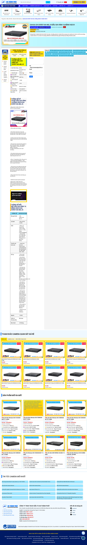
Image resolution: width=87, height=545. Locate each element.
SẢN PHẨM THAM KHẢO (21, 339)
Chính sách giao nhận (8, 511)
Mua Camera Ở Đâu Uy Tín (34, 489)
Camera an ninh (54, 536)
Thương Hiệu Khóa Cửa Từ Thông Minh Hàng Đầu (66, 493)
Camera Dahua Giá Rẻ (22, 536)
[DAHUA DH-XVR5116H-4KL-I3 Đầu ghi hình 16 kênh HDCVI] (15, 34)
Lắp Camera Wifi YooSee (75, 538)
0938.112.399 (79, 2)
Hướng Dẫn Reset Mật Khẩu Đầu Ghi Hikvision (65, 481)
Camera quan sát (35, 5)
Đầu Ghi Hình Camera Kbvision (63, 485)
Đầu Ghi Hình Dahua (17, 18)
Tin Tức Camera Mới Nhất (14, 477)
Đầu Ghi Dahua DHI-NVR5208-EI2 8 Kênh (31, 359)
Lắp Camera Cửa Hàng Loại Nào (13, 538)
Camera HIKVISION (46, 536)
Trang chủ (3, 18)
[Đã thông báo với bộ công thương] (9, 526)
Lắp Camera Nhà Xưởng (38, 538)
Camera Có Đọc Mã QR (5, 63)
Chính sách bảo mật (7, 513)
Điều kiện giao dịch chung (8, 515)
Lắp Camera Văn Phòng (27, 538)
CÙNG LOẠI (3, 339)
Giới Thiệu (25, 5)
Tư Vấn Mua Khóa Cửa (49, 540)
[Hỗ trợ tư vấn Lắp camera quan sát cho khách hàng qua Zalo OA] (83, 533)
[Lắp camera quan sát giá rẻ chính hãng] (19, 6)
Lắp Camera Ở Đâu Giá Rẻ (7, 493)
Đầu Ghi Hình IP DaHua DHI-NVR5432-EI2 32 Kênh (11, 383)
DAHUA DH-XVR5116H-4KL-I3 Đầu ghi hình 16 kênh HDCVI (35, 18)
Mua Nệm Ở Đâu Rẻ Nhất (7, 497)
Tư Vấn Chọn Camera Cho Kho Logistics (5, 74)
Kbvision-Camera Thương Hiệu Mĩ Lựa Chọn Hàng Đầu (39, 493)
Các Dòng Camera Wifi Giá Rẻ (52, 52)
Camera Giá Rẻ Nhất (5, 81)
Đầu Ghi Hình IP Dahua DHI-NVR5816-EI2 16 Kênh (54, 383)
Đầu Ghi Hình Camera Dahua (34, 485)
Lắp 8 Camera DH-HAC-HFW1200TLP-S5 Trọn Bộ (61, 53)
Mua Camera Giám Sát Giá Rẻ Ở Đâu (36, 497)
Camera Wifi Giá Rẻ (64, 538)
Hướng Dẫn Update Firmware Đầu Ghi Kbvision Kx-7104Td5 (13, 489)
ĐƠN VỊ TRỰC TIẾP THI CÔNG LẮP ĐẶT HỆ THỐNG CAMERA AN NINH (43, 533)
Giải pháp (46, 5)
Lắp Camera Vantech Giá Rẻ (10, 536)
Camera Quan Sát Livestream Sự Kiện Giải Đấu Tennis (39, 481)
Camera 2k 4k (11, 339)
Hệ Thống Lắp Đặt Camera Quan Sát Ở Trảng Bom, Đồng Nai (61, 50)
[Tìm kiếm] (48, 2)
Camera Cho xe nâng (5, 68)
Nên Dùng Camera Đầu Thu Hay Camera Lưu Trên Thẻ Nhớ (13, 481)
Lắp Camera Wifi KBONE (38, 540)
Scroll (83, 538)
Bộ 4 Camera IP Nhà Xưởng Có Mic (51, 55)
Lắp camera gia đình (63, 536)
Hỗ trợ (55, 5)
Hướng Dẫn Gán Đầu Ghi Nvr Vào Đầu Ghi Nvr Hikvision (67, 489)
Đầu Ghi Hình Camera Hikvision (8, 485)
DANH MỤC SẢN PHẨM (9, 6)
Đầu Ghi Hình (9, 18)
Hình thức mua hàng (7, 510)
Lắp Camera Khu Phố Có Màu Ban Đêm (66, 55)
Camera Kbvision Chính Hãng (34, 536)
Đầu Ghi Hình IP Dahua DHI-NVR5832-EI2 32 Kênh (76, 383)
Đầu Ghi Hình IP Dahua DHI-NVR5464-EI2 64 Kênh (33, 383)
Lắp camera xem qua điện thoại (75, 536)
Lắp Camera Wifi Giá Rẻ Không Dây (51, 538)
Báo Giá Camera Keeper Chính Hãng (65, 52)
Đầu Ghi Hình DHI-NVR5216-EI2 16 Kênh (52, 359)
